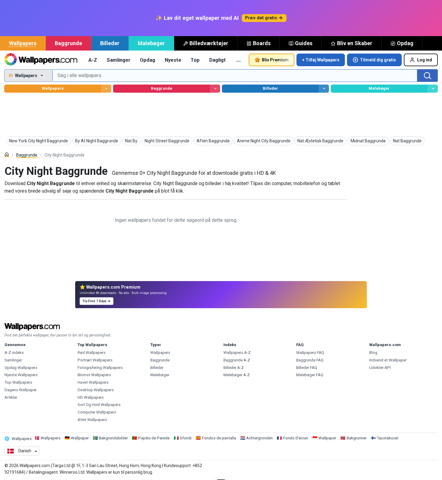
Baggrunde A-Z (236, 360)
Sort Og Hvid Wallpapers (99, 404)
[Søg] (427, 75)
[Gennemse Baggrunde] (215, 89)
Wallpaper (80, 438)
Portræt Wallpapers (95, 360)
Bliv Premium (275, 59)
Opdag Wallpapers (21, 367)
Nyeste (173, 60)
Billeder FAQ (306, 367)
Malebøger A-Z (236, 375)
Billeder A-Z (233, 367)
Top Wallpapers (18, 382)
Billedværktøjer (208, 43)
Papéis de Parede (154, 438)
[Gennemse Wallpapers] (106, 89)
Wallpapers (22, 43)
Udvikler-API (380, 367)
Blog (373, 352)
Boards (262, 43)
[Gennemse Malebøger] (433, 89)
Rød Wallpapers (92, 352)
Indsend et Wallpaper (388, 360)
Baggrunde (68, 43)
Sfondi (186, 438)
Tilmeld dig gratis (378, 59)
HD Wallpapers (91, 397)
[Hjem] (7, 154)
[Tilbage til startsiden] (40, 60)
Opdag (405, 43)
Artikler (11, 397)
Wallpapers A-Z (237, 352)
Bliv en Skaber (354, 43)
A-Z (92, 60)
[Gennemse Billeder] (324, 89)
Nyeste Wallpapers (21, 375)
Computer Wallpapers (97, 412)
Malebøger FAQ (309, 375)
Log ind (424, 59)
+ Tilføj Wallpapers (320, 59)
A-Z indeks (14, 352)
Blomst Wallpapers (94, 375)
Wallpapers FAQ (310, 352)
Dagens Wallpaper (21, 390)
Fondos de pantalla (219, 438)
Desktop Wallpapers (96, 390)
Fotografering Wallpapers (100, 367)
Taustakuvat (387, 438)
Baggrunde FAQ (310, 360)
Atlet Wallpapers (92, 419)
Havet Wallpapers (93, 382)
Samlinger (118, 60)
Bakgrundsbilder (113, 438)
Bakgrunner (357, 438)
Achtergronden (259, 438)
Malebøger (151, 43)
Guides (303, 43)
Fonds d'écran (295, 438)
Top (195, 60)
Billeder (109, 43)
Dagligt (217, 60)
